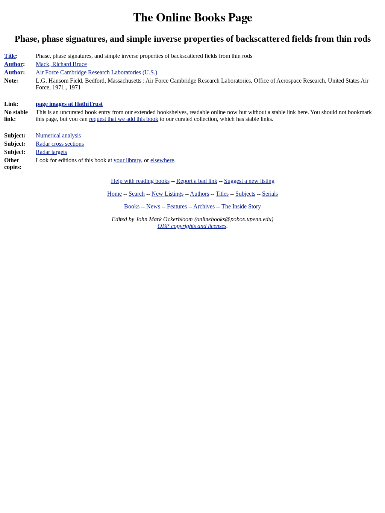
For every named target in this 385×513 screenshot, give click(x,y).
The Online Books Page (192, 17)
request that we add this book (123, 119)
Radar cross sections (60, 143)
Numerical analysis (58, 135)
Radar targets (51, 152)
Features (177, 206)
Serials (270, 193)
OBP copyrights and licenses (192, 226)
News (153, 206)
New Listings (167, 193)
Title (10, 56)
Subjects (245, 193)
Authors (199, 193)
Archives (204, 206)
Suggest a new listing (249, 181)
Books (131, 206)
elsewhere (162, 160)
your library (127, 160)
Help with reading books (140, 181)
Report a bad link (196, 181)
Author (13, 64)
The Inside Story (241, 206)
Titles (222, 193)
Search (137, 193)
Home (114, 193)
